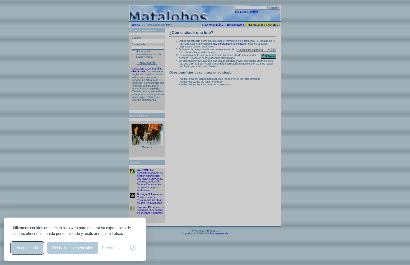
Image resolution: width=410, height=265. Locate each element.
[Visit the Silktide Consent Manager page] (133, 248)
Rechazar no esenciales (72, 248)
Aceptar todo (27, 248)
